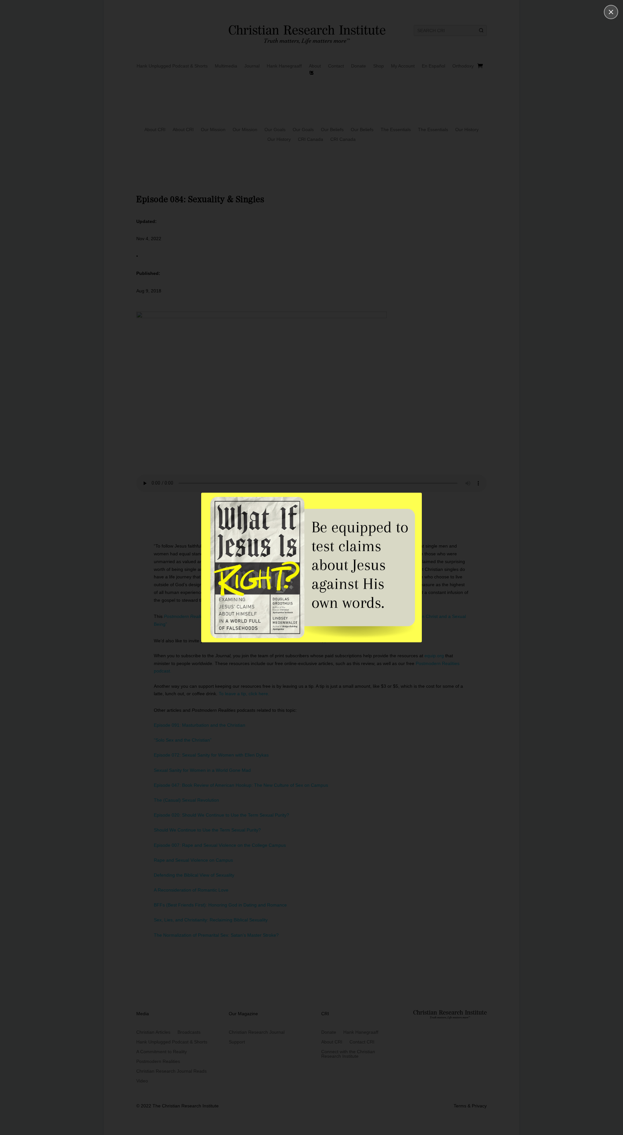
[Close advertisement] (611, 12)
